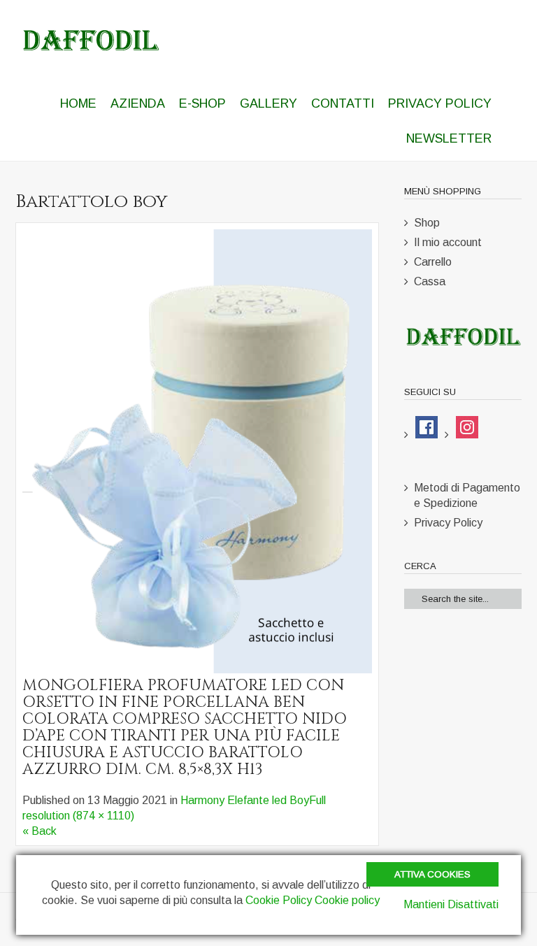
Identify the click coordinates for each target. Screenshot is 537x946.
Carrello (433, 262)
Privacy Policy (448, 523)
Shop (427, 223)
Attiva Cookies (432, 874)
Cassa (429, 281)
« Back (39, 831)
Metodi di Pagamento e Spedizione (467, 495)
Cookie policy (347, 900)
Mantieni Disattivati (451, 904)
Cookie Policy (278, 900)
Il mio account (448, 242)
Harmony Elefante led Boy (244, 800)
